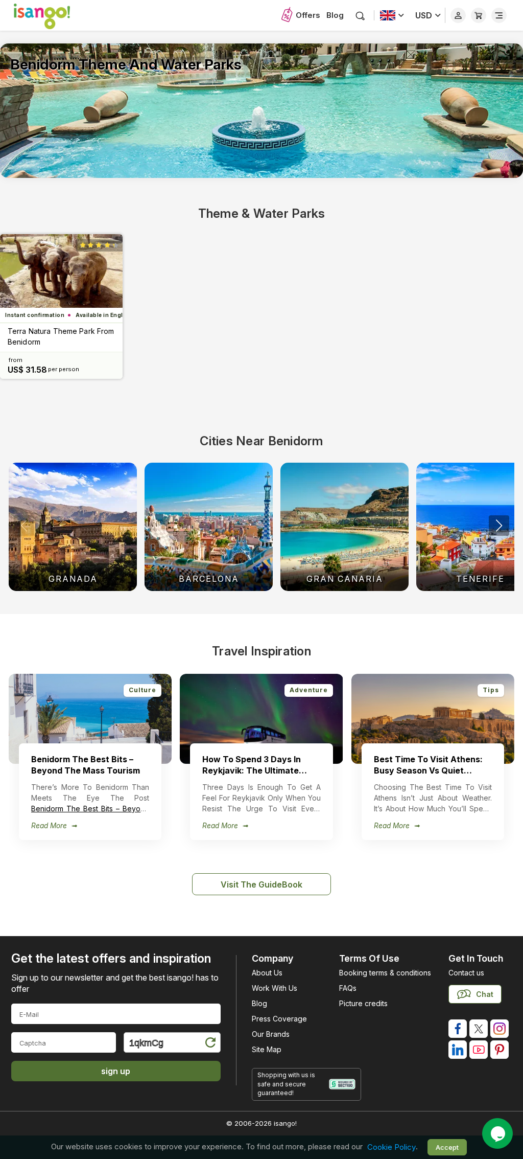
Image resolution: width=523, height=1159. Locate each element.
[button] (499, 525)
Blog (335, 15)
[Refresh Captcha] (210, 1044)
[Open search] (360, 15)
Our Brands (271, 1034)
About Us (267, 972)
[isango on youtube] (478, 1049)
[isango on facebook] (457, 1028)
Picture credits (363, 1003)
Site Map (266, 1049)
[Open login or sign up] (458, 15)
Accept (447, 1147)
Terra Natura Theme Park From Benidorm (61, 336)
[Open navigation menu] (499, 15)
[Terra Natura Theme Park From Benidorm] (61, 271)
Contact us (466, 972)
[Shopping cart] (478, 15)
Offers (308, 15)
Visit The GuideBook (261, 884)
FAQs (347, 988)
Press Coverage (279, 1018)
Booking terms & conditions (385, 972)
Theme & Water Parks (261, 213)
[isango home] (52, 15)
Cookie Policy (391, 1147)
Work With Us (274, 988)
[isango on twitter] (478, 1028)
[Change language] (392, 15)
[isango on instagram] (499, 1028)
